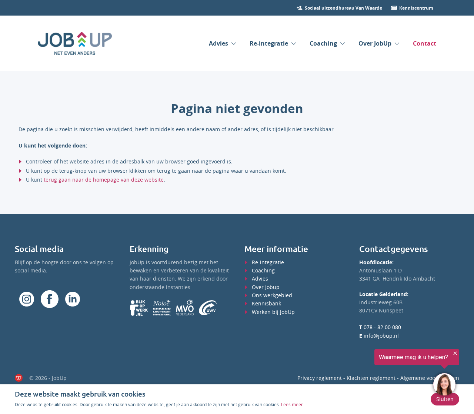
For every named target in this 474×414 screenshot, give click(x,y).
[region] (383, 374)
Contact (424, 43)
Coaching (323, 43)
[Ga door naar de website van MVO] (185, 307)
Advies (218, 43)
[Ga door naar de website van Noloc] (162, 307)
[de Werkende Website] (19, 378)
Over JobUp (374, 43)
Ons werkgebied (272, 295)
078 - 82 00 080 (380, 327)
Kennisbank (266, 303)
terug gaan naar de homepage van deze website (104, 179)
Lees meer (292, 404)
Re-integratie (269, 43)
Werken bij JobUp (273, 311)
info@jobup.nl (379, 335)
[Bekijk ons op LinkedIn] (72, 299)
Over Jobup (266, 287)
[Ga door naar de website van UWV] (207, 307)
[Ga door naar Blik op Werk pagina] (139, 307)
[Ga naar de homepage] (75, 43)
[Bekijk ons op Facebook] (26, 299)
